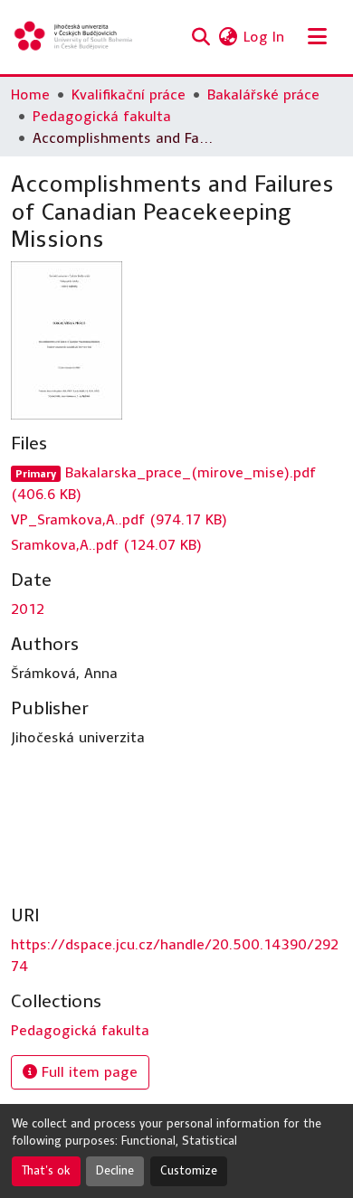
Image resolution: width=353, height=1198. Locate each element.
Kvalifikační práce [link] (129, 94)
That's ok (46, 1171)
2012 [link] (27, 609)
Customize (188, 1171)
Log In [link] (263, 36)
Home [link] (30, 94)
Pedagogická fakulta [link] (102, 116)
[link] (176, 483)
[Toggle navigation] (316, 37)
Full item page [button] (87, 1071)
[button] (74, 37)
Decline (115, 1171)
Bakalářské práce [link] (263, 94)
